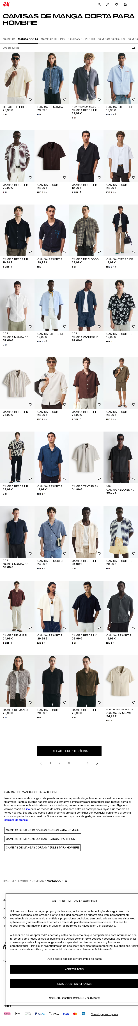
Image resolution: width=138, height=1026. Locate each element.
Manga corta (57, 880)
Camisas (38, 880)
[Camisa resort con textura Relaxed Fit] (86, 606)
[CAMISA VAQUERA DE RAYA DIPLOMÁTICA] (86, 305)
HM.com (8, 880)
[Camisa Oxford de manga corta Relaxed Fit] (121, 78)
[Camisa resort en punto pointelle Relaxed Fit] (86, 532)
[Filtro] (133, 48)
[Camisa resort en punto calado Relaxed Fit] (51, 230)
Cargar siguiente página (69, 751)
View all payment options (104, 1014)
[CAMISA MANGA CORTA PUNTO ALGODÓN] (17, 532)
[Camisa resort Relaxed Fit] (17, 156)
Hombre (23, 880)
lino (28, 809)
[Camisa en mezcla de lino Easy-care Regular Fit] (121, 681)
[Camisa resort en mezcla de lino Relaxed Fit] (86, 78)
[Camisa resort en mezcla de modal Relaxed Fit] (51, 681)
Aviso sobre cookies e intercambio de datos (74, 958)
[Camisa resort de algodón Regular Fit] (17, 383)
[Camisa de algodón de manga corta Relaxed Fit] (86, 230)
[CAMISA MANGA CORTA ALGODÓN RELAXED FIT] (17, 305)
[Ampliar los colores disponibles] (5, 114)
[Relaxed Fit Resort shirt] (17, 78)
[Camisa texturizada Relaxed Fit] (86, 457)
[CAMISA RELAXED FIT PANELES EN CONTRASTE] (121, 457)
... (78, 763)
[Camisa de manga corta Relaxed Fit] (51, 78)
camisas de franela (16, 819)
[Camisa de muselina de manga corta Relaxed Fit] (51, 532)
